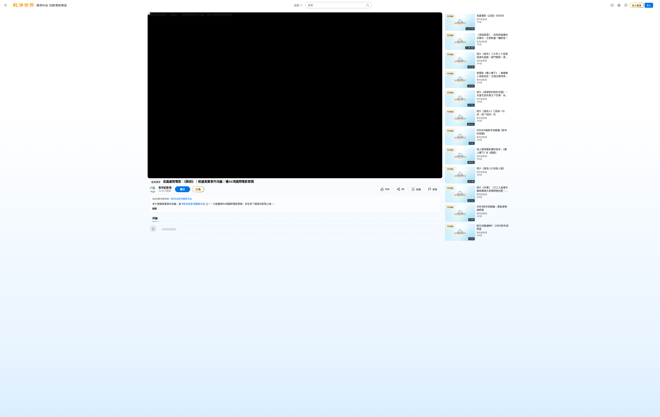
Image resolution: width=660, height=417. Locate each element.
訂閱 (198, 189)
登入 (649, 5)
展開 (154, 208)
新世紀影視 (165, 187)
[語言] (619, 5)
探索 (296, 5)
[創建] (612, 5)
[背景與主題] (626, 5)
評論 (155, 218)
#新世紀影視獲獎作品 (181, 198)
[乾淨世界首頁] (23, 5)
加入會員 (636, 5)
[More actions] (511, 15)
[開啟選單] (5, 5)
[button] (295, 203)
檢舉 (434, 189)
